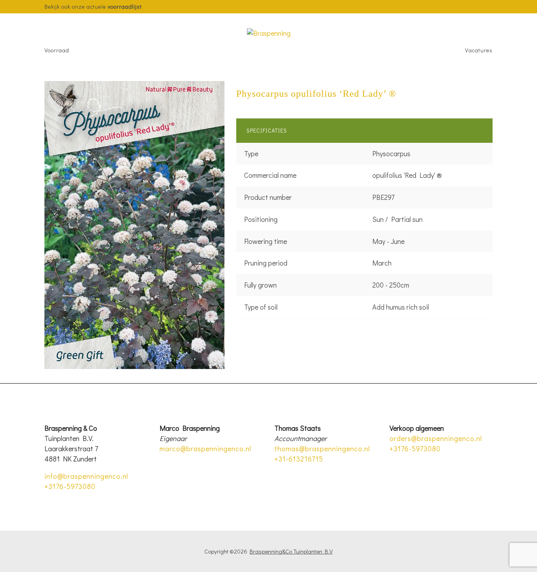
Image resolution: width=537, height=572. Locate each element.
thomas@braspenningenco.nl (322, 448)
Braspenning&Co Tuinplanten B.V (291, 551)
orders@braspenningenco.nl (436, 438)
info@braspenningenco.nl (86, 476)
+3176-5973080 (70, 486)
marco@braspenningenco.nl (205, 448)
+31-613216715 (298, 458)
